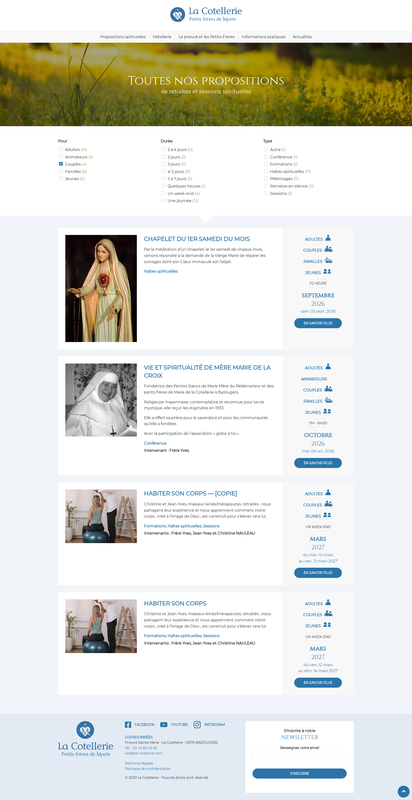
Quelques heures (186, 186)
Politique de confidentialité (147, 769)
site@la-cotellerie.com (143, 753)
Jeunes (75, 179)
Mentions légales (139, 763)
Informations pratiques (264, 37)
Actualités (302, 37)
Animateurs (79, 157)
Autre (278, 149)
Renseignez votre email (299, 748)
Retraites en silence (292, 186)
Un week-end (184, 193)
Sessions (281, 193)
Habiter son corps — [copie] (190, 493)
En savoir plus (318, 323)
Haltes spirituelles (290, 171)
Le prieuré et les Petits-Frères (207, 37)
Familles (76, 171)
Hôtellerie (162, 37)
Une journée (183, 200)
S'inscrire (299, 773)
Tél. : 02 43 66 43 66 (141, 748)
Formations (284, 164)
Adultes (76, 149)
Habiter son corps (175, 603)
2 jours (176, 157)
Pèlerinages (284, 179)
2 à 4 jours (180, 149)
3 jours (177, 164)
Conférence (283, 157)
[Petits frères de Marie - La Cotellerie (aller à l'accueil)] (206, 14)
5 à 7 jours (180, 179)
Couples (76, 164)
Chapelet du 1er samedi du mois (197, 238)
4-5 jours (179, 171)
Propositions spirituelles (123, 37)
